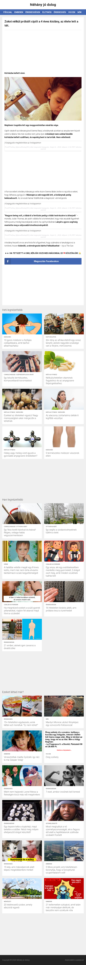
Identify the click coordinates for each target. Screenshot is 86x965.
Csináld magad (9, 374)
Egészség (7, 337)
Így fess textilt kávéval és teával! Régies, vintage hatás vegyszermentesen (20, 532)
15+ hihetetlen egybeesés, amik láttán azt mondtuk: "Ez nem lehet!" (21, 723)
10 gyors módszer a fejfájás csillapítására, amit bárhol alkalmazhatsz (18, 343)
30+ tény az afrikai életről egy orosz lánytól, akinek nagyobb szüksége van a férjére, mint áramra (63, 343)
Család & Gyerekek (53, 564)
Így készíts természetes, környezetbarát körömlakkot (18, 379)
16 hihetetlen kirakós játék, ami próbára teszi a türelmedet (61, 609)
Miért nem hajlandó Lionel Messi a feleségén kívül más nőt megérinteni (22, 793)
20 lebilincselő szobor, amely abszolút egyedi (18, 906)
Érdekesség (60, 12)
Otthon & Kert (21, 526)
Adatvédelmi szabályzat (74, 960)
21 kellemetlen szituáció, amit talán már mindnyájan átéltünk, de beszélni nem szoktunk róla (63, 907)
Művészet (7, 901)
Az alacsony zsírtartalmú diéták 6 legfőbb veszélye (62, 417)
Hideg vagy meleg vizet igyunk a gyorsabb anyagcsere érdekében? (20, 454)
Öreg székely (52, 757)
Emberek (18, 12)
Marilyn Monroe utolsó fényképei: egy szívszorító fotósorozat (62, 723)
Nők (79, 12)
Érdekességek (32, 12)
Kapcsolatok (51, 337)
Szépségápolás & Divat (25, 374)
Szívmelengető (51, 823)
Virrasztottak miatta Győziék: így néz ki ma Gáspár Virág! (22, 758)
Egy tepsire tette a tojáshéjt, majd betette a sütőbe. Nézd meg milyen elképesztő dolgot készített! (21, 829)
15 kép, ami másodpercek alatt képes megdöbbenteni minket (19, 868)
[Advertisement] (43, 49)
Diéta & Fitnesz (51, 374)
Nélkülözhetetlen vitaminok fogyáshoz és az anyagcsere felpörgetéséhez (60, 380)
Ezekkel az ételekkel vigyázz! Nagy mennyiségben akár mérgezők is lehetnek (21, 418)
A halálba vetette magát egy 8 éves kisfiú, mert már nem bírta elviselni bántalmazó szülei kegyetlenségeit (21, 570)
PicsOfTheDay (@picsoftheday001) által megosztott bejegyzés (27, 147)
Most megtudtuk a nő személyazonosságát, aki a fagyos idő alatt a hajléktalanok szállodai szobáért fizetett (63, 830)
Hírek (6, 564)
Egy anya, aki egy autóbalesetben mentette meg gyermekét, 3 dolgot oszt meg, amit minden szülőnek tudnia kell (63, 571)
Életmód (47, 12)
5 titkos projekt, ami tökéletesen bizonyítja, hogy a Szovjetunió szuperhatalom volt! (61, 870)
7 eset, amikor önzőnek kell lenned (63, 791)
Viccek (71, 12)
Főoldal (7, 12)
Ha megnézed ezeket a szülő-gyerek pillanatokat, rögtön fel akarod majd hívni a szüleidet (22, 610)
